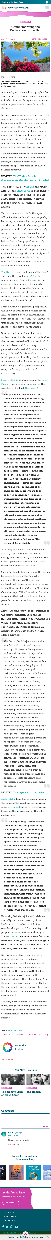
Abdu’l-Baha (8, 798)
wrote (14, 936)
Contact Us (8, 1212)
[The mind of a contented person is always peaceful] (17, 1172)
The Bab (5, 271)
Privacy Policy (10, 1216)
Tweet (11, 39)
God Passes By (32, 387)
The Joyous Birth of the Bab (29, 792)
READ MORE (7, 1059)
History (25, 22)
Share (3, 39)
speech (17, 806)
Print (44, 1035)
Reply (16, 1144)
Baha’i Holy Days (15, 1030)
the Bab (29, 186)
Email (31, 1035)
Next (49, 1173)
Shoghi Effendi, (9, 379)
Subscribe (10, 1203)
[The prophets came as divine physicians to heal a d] (34, 1172)
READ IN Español (39, 39)
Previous (2, 1173)
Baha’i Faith (23, 190)
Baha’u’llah (32, 275)
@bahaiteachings (25, 1159)
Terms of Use (9, 1220)
